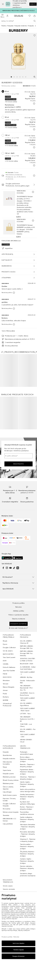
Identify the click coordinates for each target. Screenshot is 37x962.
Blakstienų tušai (8, 831)
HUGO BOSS (7, 725)
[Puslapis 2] (14, 76)
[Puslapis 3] (17, 76)
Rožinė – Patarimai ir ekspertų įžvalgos (26, 855)
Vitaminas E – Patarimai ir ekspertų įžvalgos (27, 888)
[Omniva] (26, 585)
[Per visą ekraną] (34, 76)
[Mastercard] (5, 568)
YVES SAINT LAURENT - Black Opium (27, 757)
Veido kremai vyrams (10, 843)
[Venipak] (5, 590)
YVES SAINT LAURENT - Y (27, 721)
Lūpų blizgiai (7, 839)
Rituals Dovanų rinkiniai (10, 828)
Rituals (5, 688)
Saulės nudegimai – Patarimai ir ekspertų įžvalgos (27, 867)
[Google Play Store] (7, 605)
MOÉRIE (5, 748)
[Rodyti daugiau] (35, 25)
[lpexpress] (19, 585)
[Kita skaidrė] (34, 369)
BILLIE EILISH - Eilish (26, 711)
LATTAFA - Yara (25, 761)
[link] (9, 379)
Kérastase (6, 728)
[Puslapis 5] (22, 76)
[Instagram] (6, 615)
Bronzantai (6, 856)
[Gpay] (19, 568)
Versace (5, 731)
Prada (5, 741)
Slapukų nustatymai (18, 666)
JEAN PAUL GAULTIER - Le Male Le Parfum (28, 707)
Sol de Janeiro (8, 698)
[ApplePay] (26, 568)
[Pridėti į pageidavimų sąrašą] (34, 35)
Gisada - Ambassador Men (27, 729)
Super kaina (7, 818)
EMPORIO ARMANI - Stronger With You (27, 695)
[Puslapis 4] (19, 76)
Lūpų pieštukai (8, 871)
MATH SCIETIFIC (8, 701)
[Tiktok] (14, 615)
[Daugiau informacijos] (33, 191)
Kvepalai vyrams (8, 821)
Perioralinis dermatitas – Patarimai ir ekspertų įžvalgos (27, 881)
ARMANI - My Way (26, 725)
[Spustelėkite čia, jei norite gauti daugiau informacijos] (34, 103)
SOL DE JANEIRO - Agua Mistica (26, 752)
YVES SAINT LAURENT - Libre (27, 783)
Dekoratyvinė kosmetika (7, 810)
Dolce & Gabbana (9, 715)
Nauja (5, 814)
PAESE (5, 721)
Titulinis (3, 26)
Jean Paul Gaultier (9, 718)
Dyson (5, 692)
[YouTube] (10, 615)
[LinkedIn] (17, 615)
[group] (18, 76)
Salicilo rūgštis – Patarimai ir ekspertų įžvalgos (27, 832)
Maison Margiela (8, 734)
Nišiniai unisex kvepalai (10, 859)
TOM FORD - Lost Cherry (26, 773)
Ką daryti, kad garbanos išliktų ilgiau (27, 850)
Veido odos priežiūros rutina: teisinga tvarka (27, 838)
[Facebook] (3, 615)
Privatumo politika (18, 650)
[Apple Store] (18, 605)
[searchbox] (18, 21)
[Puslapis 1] (11, 76)
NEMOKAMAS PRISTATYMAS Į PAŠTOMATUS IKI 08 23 (18, 10)
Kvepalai (10, 26)
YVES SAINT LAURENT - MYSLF (27, 747)
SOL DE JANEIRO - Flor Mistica (28, 778)
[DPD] (5, 585)
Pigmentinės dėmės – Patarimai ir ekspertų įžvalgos (27, 819)
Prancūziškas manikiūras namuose (27, 861)
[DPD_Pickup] (12, 590)
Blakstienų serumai (9, 824)
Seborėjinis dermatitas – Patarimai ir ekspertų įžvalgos (27, 874)
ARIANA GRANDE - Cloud (26, 788)
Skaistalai (6, 863)
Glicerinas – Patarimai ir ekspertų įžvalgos (28, 825)
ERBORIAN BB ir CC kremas (9, 867)
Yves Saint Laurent (9, 705)
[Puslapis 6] (25, 76)
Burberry (6, 744)
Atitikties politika (18, 658)
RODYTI (33, 4)
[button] (1, 4)
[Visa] (12, 568)
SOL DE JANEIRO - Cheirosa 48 (26, 689)
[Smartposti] (12, 585)
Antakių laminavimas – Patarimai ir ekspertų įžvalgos (27, 844)
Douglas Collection (9, 695)
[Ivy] (5, 573)
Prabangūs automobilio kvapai (26, 800)
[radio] (3, 91)
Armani (5, 738)
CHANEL (6, 711)
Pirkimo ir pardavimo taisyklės (19, 662)
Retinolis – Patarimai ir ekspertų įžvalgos (27, 813)
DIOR (4, 708)
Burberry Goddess (12, 83)
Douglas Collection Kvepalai (9, 852)
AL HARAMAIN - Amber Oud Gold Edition (28, 715)
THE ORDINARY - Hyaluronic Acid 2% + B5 (27, 766)
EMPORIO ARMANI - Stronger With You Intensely (27, 701)
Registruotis (18, 511)
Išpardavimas (7, 803)
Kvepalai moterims (21, 26)
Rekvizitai (18, 654)
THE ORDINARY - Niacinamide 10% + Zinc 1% (26, 735)
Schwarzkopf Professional (7, 752)
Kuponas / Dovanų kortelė (9, 847)
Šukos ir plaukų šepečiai (8, 835)
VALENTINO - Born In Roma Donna (27, 742)
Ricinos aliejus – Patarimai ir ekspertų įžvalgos (27, 807)
